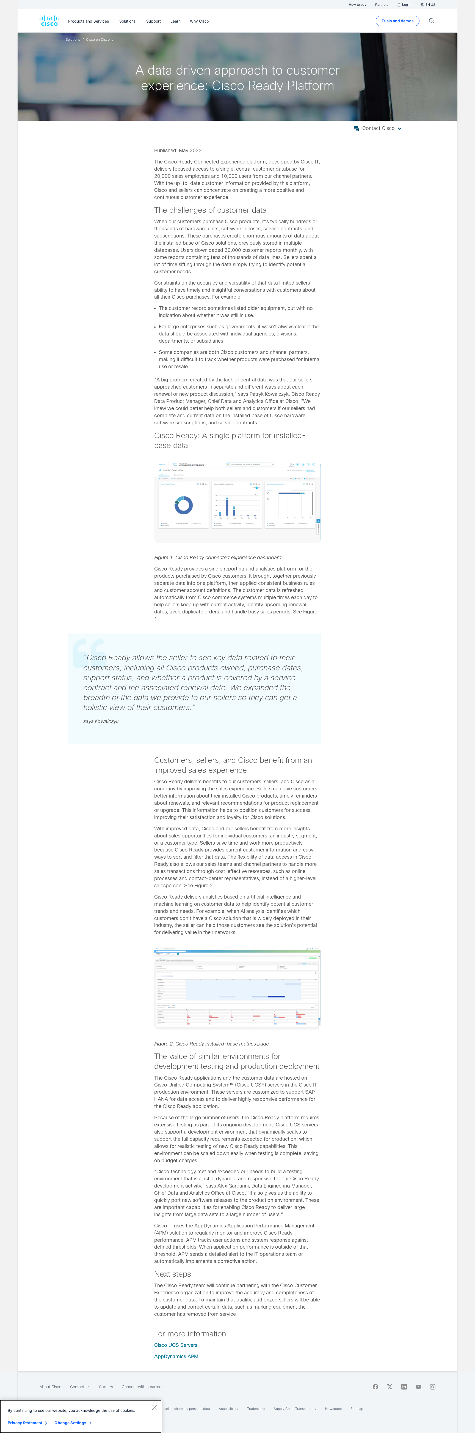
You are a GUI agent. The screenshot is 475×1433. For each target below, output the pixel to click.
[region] (81, 1416)
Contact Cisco (378, 128)
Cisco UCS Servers (175, 1345)
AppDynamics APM (176, 1356)
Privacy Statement (25, 1422)
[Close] (154, 1407)
